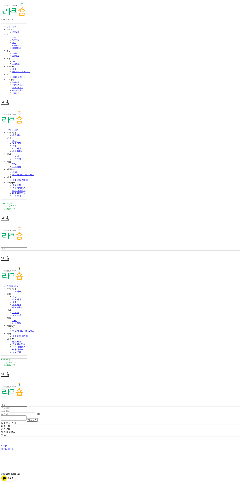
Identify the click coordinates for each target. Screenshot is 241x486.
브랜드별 (16, 56)
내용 (38, 414)
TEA (13, 61)
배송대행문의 (17, 90)
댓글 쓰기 (32, 420)
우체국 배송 (11, 27)
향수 (14, 37)
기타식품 (16, 63)
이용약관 (4, 446)
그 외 (14, 69)
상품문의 (16, 93)
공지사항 (16, 82)
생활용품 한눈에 (18, 77)
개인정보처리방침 (7, 449)
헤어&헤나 (16, 48)
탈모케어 (16, 40)
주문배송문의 (17, 85)
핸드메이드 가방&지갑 (21, 71)
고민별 (15, 53)
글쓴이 (4, 414)
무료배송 (16, 32)
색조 (14, 42)
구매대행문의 (17, 87)
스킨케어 (16, 45)
